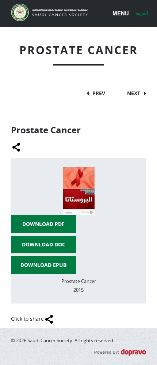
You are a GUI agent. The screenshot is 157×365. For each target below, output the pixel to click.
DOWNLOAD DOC (43, 244)
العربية (142, 13)
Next (133, 93)
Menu (121, 13)
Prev (98, 93)
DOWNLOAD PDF (43, 223)
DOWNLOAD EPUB (43, 264)
